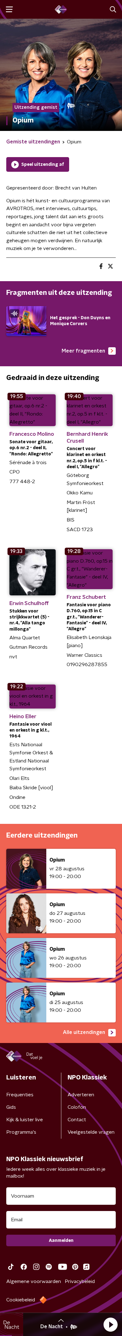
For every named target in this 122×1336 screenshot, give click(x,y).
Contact (77, 1119)
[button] (110, 1324)
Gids (11, 1107)
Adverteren (81, 1094)
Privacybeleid (80, 1281)
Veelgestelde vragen (91, 1132)
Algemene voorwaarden (33, 1281)
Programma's (21, 1132)
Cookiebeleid (20, 1299)
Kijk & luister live (24, 1119)
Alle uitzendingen (84, 1032)
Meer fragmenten (83, 350)
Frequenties (19, 1094)
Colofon (77, 1107)
